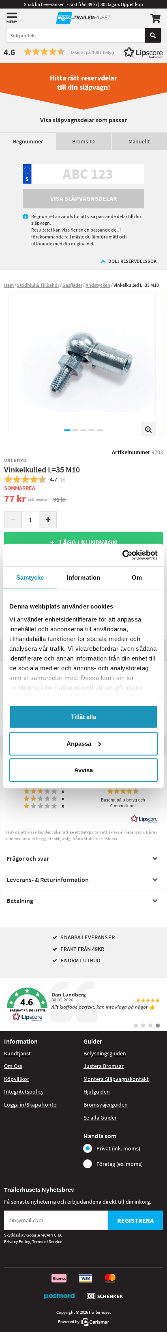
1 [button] (67, 430)
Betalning (19, 901)
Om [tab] (137, 577)
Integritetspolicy (24, 1091)
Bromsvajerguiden (106, 1104)
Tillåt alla (83, 716)
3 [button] (83, 430)
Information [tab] (83, 577)
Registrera (135, 1220)
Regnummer (28, 141)
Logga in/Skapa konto (30, 1104)
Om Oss (13, 1066)
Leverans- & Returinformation (47, 879)
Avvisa (83, 770)
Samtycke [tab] (30, 577)
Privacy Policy (17, 1241)
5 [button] (99, 430)
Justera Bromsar (104, 1066)
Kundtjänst (17, 1053)
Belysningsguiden (105, 1053)
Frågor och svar (27, 858)
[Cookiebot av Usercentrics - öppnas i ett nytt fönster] (122, 555)
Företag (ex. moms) (119, 1163)
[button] (83, 52)
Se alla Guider (100, 1117)
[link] (83, 1004)
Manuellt (139, 141)
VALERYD (15, 460)
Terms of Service (47, 1241)
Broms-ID (83, 141)
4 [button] (91, 430)
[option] (84, 364)
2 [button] (75, 430)
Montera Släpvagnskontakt (116, 1079)
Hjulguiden (97, 1091)
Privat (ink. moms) (118, 1148)
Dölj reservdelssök (132, 261)
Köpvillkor (16, 1079)
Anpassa (78, 743)
